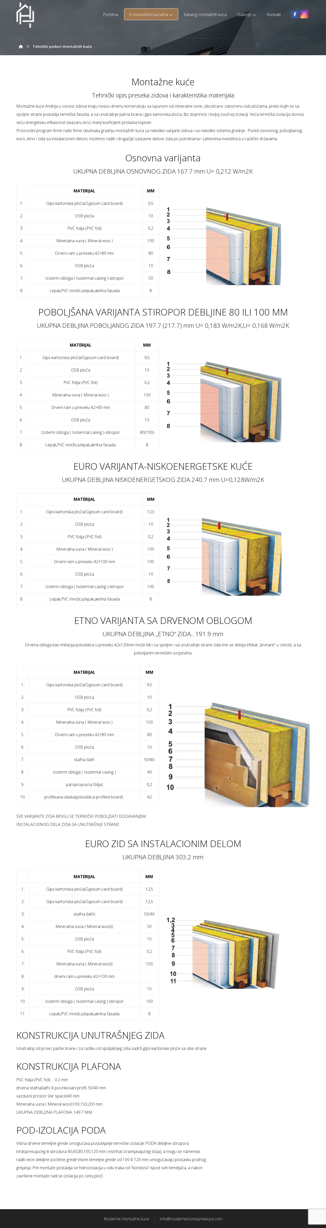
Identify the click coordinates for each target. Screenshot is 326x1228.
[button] (295, 14)
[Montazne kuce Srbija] (25, 15)
